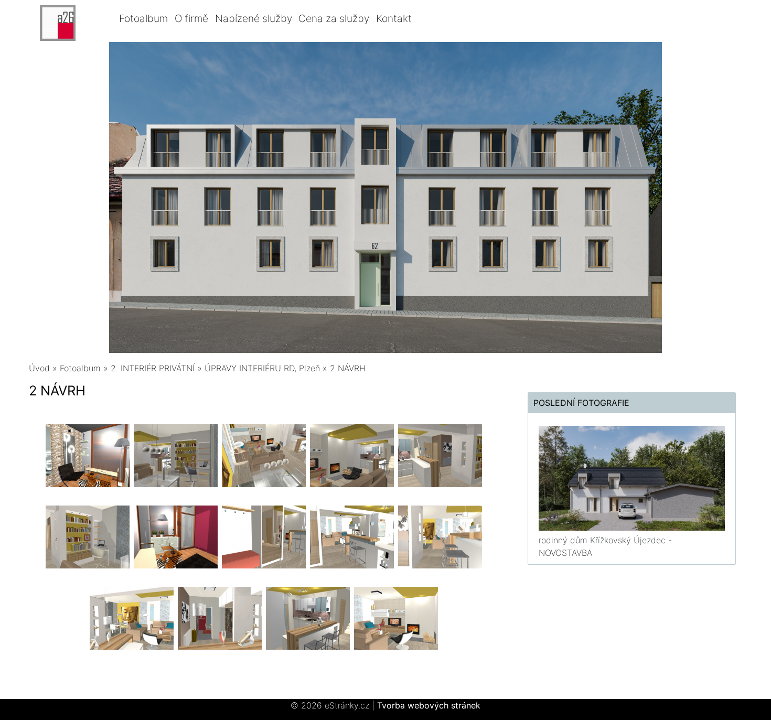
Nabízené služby (253, 18)
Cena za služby (333, 18)
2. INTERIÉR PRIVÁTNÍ (153, 368)
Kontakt (394, 18)
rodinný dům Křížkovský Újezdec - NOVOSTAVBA (605, 546)
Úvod (39, 368)
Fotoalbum (143, 18)
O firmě (191, 18)
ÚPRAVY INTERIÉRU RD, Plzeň (262, 368)
